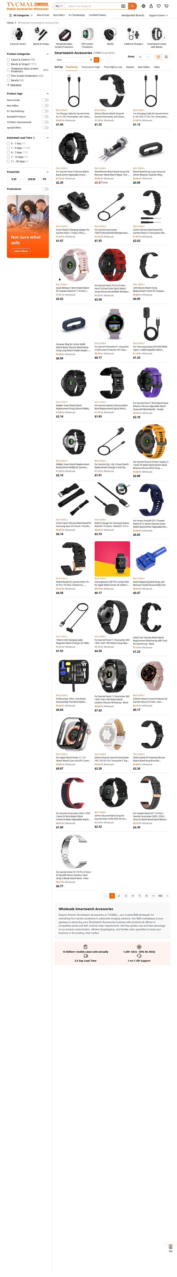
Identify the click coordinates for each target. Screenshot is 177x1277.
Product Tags (14, 93)
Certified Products (97, 15)
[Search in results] (96, 60)
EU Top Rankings (77, 15)
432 (160, 895)
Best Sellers (59, 15)
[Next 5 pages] (153, 896)
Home (10, 22)
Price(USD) (13, 171)
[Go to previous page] (105, 896)
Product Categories (18, 54)
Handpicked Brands (132, 15)
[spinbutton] (14, 179)
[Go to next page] (167, 896)
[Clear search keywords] (91, 60)
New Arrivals (43, 15)
